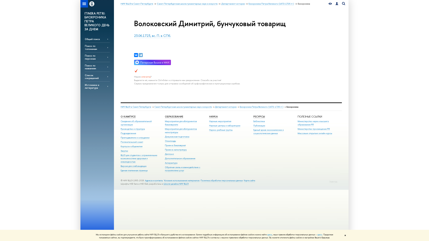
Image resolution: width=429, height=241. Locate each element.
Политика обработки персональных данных (222, 180)
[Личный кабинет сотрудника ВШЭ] (336, 4)
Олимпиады (170, 141)
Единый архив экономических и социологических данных (268, 132)
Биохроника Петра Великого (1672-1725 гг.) (261, 106)
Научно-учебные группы (221, 130)
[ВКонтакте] (136, 55)
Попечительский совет (132, 142)
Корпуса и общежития (131, 146)
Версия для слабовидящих (133, 166)
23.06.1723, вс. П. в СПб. (152, 35)
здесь (269, 234)
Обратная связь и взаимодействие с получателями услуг (182, 169)
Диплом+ (169, 154)
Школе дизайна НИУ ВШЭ (176, 183)
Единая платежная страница (134, 170)
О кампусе (128, 116)
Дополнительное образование (180, 158)
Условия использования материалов (182, 180)
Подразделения (128, 133)
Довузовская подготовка (177, 136)
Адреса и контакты (154, 180)
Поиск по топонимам (91, 47)
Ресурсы (259, 116)
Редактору (333, 181)
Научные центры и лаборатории (224, 125)
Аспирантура (171, 163)
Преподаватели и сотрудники (135, 137)
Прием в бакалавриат (175, 145)
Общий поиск (92, 39)
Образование (174, 116)
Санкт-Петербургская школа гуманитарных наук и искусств (183, 106)
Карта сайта (249, 180)
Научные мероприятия (220, 121)
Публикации (259, 125)
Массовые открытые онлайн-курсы (315, 133)
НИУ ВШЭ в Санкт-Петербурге (136, 106)
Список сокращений (92, 77)
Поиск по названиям (90, 67)
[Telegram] (141, 55)
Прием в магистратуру (176, 149)
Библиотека (259, 121)
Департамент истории (226, 106)
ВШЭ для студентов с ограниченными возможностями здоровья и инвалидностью (139, 158)
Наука (213, 116)
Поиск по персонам (90, 57)
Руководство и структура (133, 129)
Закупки (124, 150)
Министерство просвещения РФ (314, 129)
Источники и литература (92, 86)
